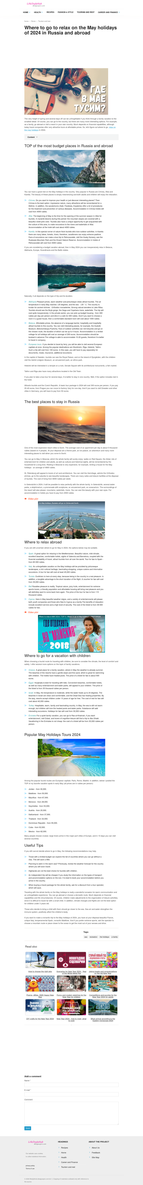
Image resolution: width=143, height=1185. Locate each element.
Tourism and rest (85, 12)
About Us (96, 1147)
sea (85, 937)
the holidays (104, 937)
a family (115, 937)
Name (27, 1080)
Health (37, 12)
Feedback (96, 1152)
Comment (28, 1099)
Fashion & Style (65, 12)
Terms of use (30, 1168)
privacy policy (30, 1165)
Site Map (95, 1157)
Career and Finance (108, 12)
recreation (93, 937)
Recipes (50, 12)
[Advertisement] (71, 51)
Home (25, 12)
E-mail (27, 1090)
